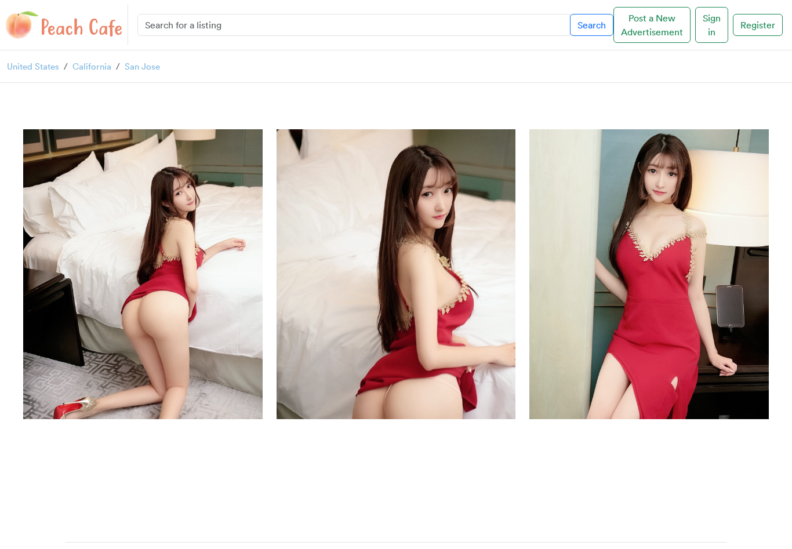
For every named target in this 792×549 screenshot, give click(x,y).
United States (33, 66)
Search (591, 25)
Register (757, 25)
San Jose (142, 66)
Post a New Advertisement (652, 25)
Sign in (712, 25)
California (91, 66)
